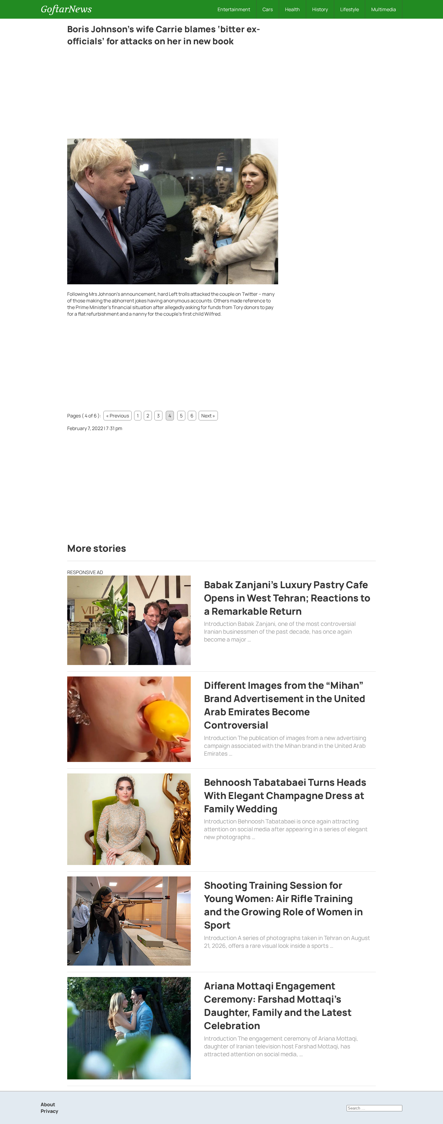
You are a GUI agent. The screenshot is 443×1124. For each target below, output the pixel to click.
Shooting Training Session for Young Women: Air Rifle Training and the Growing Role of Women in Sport (283, 905)
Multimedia (383, 9)
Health (292, 9)
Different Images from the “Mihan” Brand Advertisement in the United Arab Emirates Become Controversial (284, 705)
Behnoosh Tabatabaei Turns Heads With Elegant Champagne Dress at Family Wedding (285, 795)
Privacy (49, 1111)
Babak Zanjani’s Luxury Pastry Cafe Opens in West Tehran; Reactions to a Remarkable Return (287, 598)
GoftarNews (66, 9)
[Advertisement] (172, 94)
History (320, 9)
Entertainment (234, 9)
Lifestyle (349, 9)
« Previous (117, 415)
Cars (267, 9)
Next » (208, 415)
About (48, 1104)
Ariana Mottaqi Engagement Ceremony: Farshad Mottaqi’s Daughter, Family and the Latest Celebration (278, 1005)
